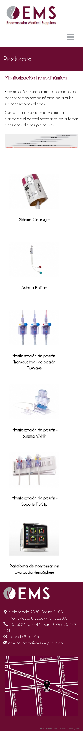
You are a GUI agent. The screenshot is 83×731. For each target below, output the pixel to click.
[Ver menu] (71, 38)
